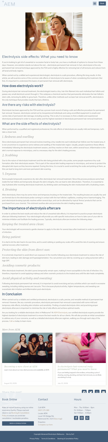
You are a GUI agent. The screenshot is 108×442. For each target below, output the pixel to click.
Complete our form (45, 425)
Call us (12, 321)
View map (57, 419)
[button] (95, 3)
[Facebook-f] (76, 418)
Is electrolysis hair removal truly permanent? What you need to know (77, 367)
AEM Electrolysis (61, 312)
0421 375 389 (43, 410)
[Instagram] (82, 418)
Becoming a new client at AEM (20, 366)
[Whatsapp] (87, 418)
